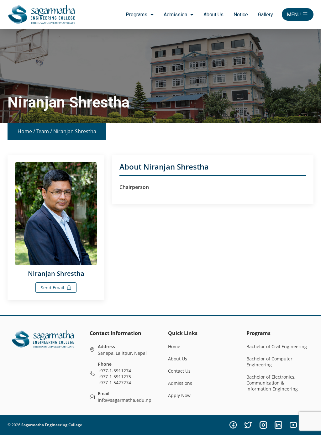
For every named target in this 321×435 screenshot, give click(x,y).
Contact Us (179, 371)
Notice (241, 15)
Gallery (265, 15)
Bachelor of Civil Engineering (276, 346)
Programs (136, 15)
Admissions (180, 383)
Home (25, 131)
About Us (213, 15)
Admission (175, 15)
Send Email (52, 288)
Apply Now (179, 395)
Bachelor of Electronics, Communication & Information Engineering (272, 383)
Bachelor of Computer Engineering (269, 362)
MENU (294, 15)
